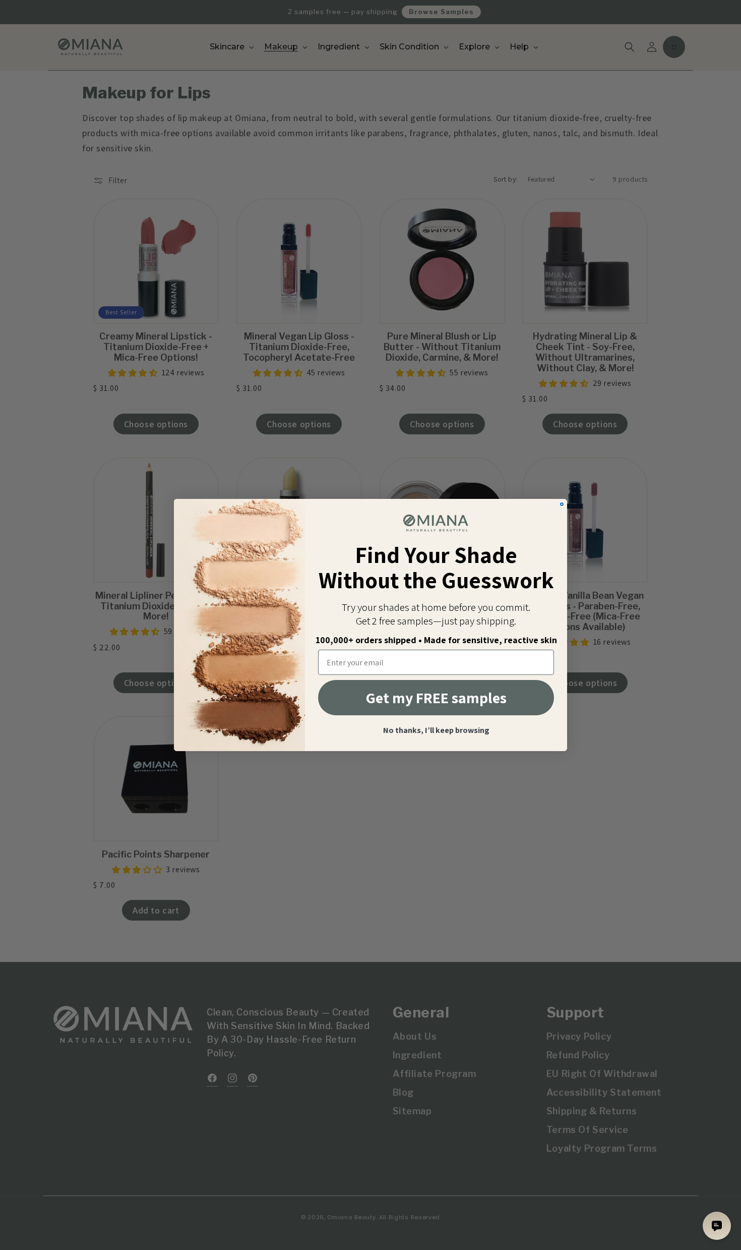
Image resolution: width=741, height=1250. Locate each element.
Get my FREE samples (436, 698)
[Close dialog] (562, 504)
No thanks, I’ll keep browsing (436, 730)
